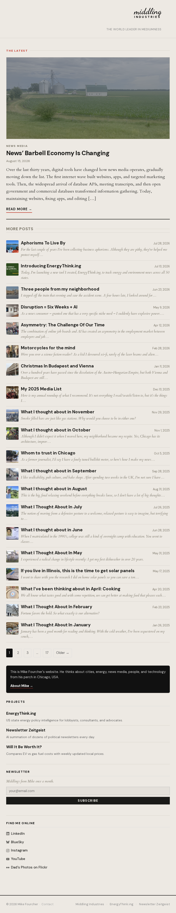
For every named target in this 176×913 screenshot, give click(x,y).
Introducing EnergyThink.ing (51, 266)
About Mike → (21, 686)
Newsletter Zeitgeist (25, 730)
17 (47, 652)
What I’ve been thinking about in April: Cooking (70, 589)
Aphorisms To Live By (43, 243)
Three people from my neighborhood (60, 289)
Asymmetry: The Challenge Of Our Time (63, 325)
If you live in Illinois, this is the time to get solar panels (78, 571)
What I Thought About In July (51, 507)
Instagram (19, 850)
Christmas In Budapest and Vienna (57, 366)
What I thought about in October (56, 430)
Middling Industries (90, 904)
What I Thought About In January (56, 625)
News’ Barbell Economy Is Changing (57, 153)
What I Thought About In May (51, 553)
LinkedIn (18, 833)
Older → (62, 652)
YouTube (18, 859)
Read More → (19, 209)
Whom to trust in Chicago (48, 453)
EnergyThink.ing (21, 713)
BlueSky (17, 842)
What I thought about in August (54, 489)
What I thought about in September (58, 471)
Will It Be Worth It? (24, 746)
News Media (17, 146)
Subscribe (88, 801)
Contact (47, 904)
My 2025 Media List (41, 389)
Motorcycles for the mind (48, 348)
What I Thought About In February (56, 607)
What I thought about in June (52, 530)
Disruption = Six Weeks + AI (49, 307)
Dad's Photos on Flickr (29, 867)
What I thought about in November (57, 412)
